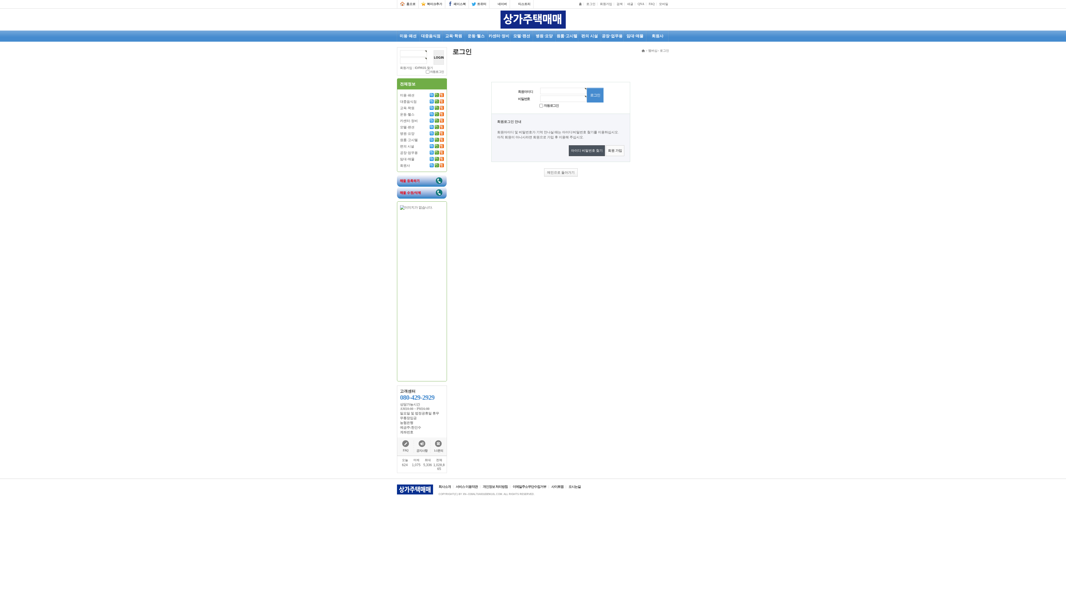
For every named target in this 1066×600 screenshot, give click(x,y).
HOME (643, 50)
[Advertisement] (422, 294)
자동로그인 (437, 71)
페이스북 (460, 4)
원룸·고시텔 (409, 140)
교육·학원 (407, 108)
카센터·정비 (409, 121)
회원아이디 (525, 92)
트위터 (481, 4)
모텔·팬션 (407, 127)
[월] (442, 95)
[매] (432, 95)
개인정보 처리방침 (495, 487)
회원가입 (606, 4)
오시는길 (575, 487)
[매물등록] (422, 177)
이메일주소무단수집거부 (529, 487)
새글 (630, 4)
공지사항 (422, 450)
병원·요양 (407, 134)
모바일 (663, 4)
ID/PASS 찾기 (424, 67)
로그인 (590, 4)
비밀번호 (524, 99)
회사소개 (445, 487)
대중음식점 (408, 102)
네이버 (502, 4)
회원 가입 (615, 150)
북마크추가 (434, 4)
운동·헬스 (407, 114)
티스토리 (524, 4)
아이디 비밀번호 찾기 (587, 150)
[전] (437, 95)
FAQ (652, 4)
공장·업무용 (409, 153)
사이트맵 (557, 487)
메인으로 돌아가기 (561, 172)
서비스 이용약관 (467, 487)
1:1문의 (438, 450)
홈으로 (411, 4)
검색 (620, 4)
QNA (641, 4)
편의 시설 (407, 146)
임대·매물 (407, 159)
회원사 (405, 166)
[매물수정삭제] (422, 189)
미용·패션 (407, 95)
